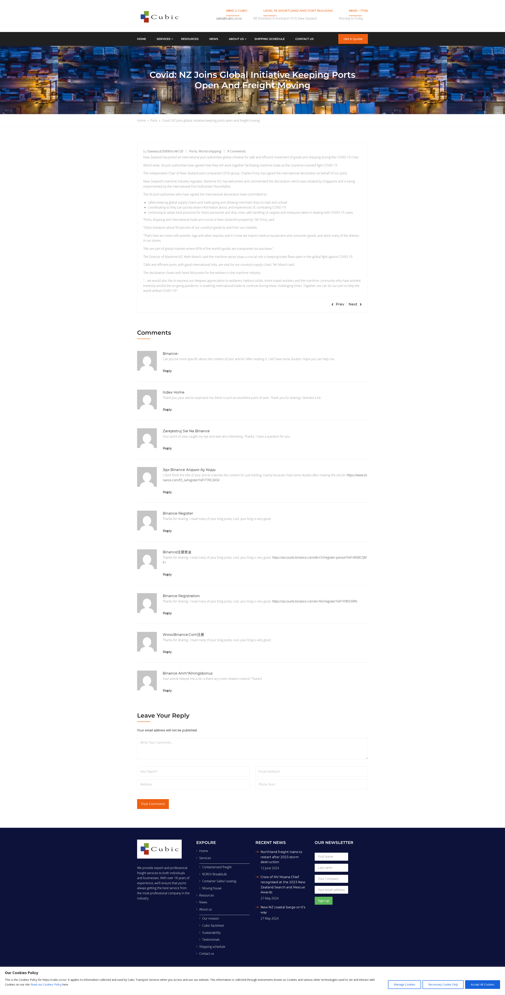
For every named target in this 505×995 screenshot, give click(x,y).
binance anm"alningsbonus (188, 673)
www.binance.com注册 (183, 634)
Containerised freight (217, 867)
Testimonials (211, 939)
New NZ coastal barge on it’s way (283, 909)
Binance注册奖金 (177, 552)
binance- (171, 353)
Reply (167, 371)
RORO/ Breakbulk (214, 874)
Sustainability (211, 932)
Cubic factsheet (213, 925)
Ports (193, 151)
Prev (340, 304)
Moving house (212, 888)
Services (163, 39)
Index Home (173, 392)
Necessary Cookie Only (443, 984)
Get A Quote (353, 39)
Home (141, 39)
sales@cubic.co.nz (229, 18)
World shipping (210, 151)
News (213, 39)
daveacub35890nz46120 (165, 151)
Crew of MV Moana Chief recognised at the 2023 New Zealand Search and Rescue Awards (283, 884)
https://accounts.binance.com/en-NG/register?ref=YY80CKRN (314, 601)
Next (353, 304)
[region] (252, 981)
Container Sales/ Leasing (219, 881)
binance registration (181, 596)
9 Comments (236, 151)
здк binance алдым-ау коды (189, 470)
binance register (178, 513)
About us (236, 39)
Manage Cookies (404, 984)
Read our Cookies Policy (46, 984)
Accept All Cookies (482, 984)
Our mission (210, 918)
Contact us (304, 39)
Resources (190, 39)
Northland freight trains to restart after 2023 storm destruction (281, 857)
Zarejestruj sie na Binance (186, 431)
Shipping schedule (269, 39)
